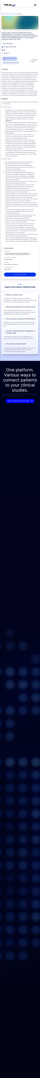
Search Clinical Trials (7, 14)
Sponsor (6, 262)
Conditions (7, 251)
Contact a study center (20, 274)
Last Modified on (8, 267)
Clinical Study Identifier (10, 257)
